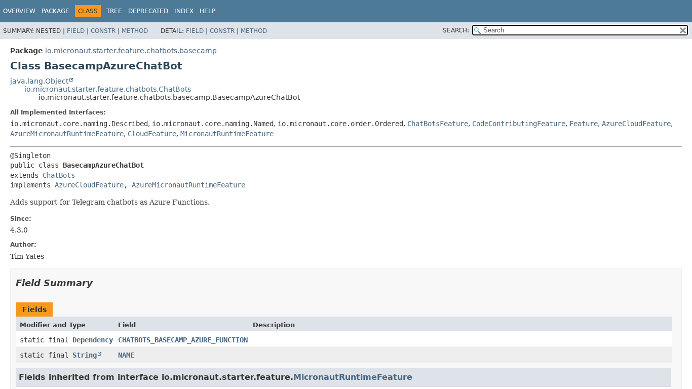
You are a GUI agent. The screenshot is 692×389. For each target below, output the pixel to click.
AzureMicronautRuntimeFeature (67, 134)
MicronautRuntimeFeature (227, 134)
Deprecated (148, 11)
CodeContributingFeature (518, 124)
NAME (126, 355)
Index (184, 11)
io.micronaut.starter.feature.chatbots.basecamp (131, 51)
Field (76, 30)
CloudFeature (152, 134)
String (84, 355)
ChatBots (59, 175)
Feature (583, 124)
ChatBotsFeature (437, 124)
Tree (114, 11)
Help (207, 11)
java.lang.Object (39, 81)
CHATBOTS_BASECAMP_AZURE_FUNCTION (183, 340)
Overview (19, 11)
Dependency (92, 340)
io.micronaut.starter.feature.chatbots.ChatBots (107, 89)
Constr (103, 30)
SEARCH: (456, 30)
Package (55, 11)
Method (135, 30)
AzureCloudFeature (636, 124)
